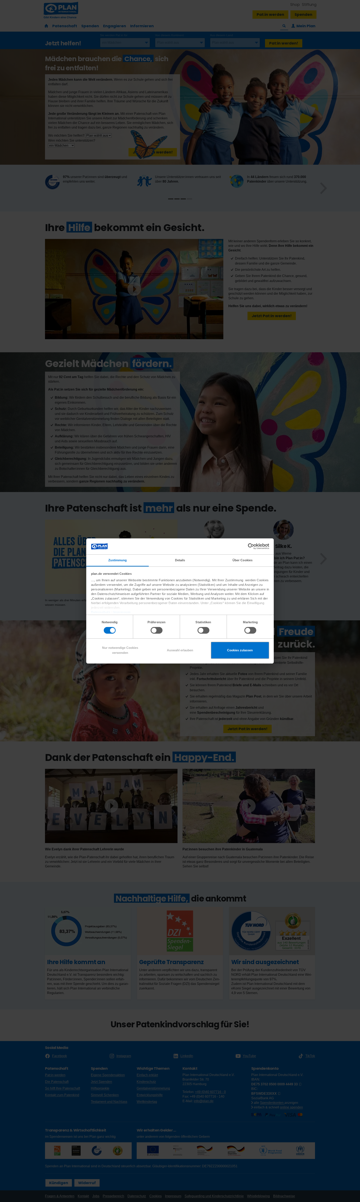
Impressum (122, 612)
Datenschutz (101, 612)
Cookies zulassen (240, 650)
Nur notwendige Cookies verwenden (120, 650)
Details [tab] (180, 560)
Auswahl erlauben (180, 650)
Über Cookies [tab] (242, 560)
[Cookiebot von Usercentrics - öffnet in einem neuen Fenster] (251, 546)
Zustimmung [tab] (117, 560)
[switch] (156, 630)
